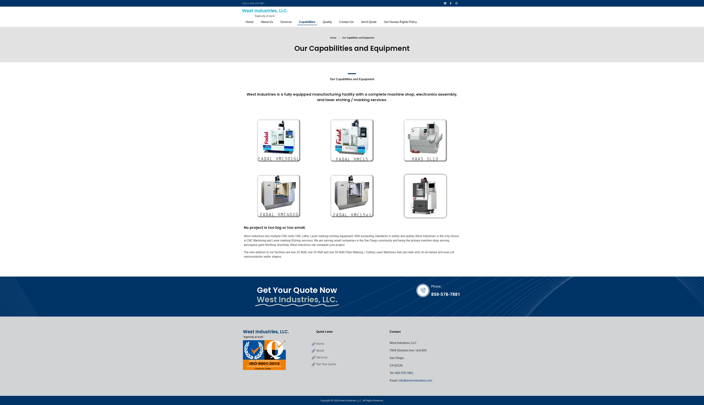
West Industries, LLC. (265, 11)
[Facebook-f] (451, 3)
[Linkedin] (445, 3)
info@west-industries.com (415, 380)
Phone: (436, 286)
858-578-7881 (445, 294)
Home (333, 38)
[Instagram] (456, 3)
